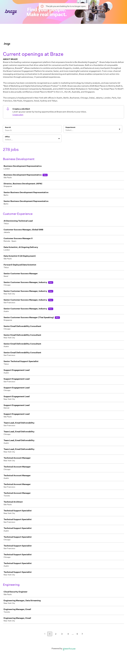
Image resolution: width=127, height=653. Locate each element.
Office (7, 137)
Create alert (18, 115)
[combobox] (65, 130)
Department (70, 127)
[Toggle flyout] (119, 129)
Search (8, 127)
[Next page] (82, 634)
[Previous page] (44, 634)
